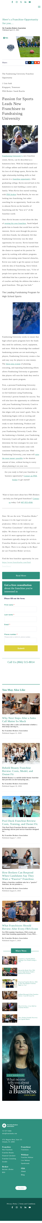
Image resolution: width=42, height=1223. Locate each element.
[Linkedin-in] (25, 2)
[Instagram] (17, 2)
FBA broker (11, 194)
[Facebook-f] (12, 2)
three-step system (13, 364)
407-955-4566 (27, 502)
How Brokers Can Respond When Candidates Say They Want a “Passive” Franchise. (18, 875)
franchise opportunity (21, 179)
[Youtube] (30, 2)
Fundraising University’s (12, 156)
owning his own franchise (15, 223)
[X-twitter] (21, 2)
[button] (39, 7)
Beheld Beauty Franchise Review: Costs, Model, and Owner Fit (17, 771)
